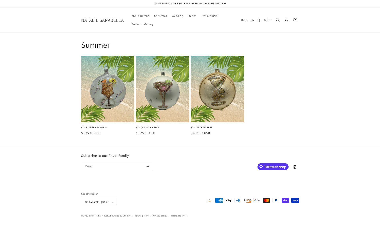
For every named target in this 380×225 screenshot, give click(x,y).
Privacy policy (159, 215)
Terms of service (179, 215)
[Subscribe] (147, 166)
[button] (278, 20)
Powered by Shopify (120, 216)
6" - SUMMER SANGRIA (94, 127)
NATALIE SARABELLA (99, 216)
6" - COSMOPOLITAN (147, 127)
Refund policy (142, 215)
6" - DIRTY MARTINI (202, 127)
